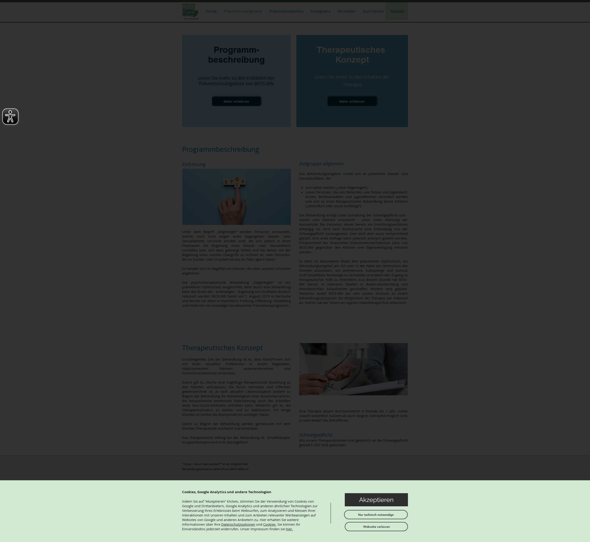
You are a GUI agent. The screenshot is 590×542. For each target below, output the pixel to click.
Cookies (269, 524)
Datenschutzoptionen (238, 524)
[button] (376, 499)
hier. (289, 529)
